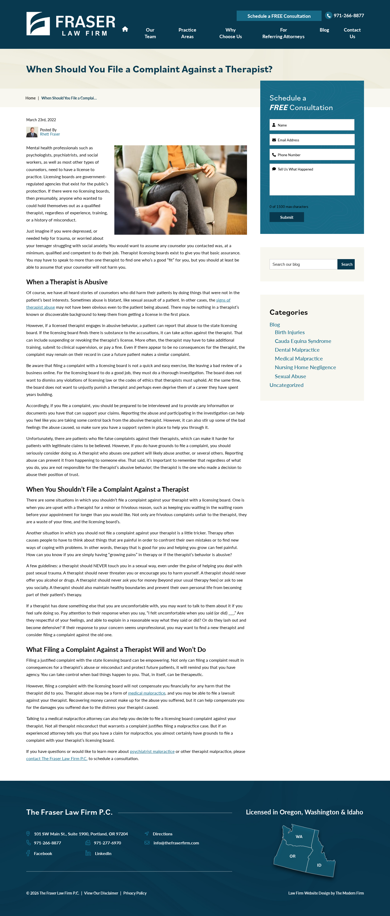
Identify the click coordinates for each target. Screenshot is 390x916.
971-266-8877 (349, 15)
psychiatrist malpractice (152, 751)
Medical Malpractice (299, 358)
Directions (162, 834)
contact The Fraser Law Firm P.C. (57, 758)
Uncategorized (287, 385)
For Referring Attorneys (283, 33)
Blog (324, 29)
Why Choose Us (230, 33)
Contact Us (352, 33)
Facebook (43, 853)
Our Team (150, 33)
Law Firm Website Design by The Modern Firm (326, 893)
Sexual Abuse (290, 376)
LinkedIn (103, 853)
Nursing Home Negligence (305, 367)
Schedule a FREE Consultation (279, 15)
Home (125, 28)
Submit (286, 217)
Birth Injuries (290, 332)
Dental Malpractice (297, 349)
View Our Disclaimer (101, 893)
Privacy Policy (134, 893)
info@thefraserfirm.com (176, 843)
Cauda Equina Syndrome (303, 340)
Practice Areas (187, 33)
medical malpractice (146, 693)
